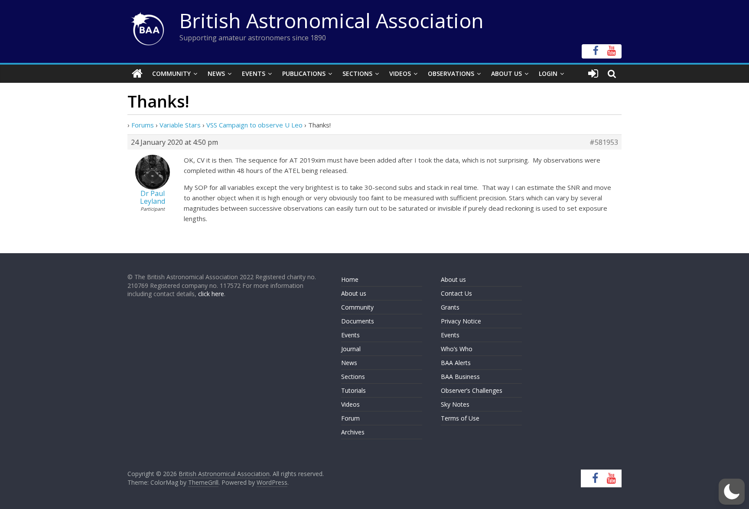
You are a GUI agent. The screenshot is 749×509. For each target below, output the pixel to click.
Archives (353, 432)
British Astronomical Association (331, 20)
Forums (142, 125)
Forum (350, 418)
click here (211, 294)
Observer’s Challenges (471, 390)
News (216, 73)
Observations (451, 73)
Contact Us (456, 293)
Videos (400, 73)
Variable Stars (180, 125)
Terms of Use (460, 418)
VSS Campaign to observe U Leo (254, 125)
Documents (357, 321)
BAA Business (460, 376)
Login (548, 73)
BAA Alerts (456, 363)
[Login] (593, 74)
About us (353, 293)
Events (253, 73)
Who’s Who (456, 349)
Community (171, 73)
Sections (357, 73)
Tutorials (353, 390)
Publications (304, 73)
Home (349, 279)
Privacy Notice (461, 321)
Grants (450, 307)
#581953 (603, 142)
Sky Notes (455, 404)
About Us (506, 73)
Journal (351, 349)
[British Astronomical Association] (137, 74)
